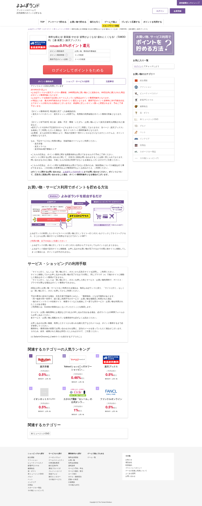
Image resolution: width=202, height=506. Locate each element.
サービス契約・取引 (75, 471)
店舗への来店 (73, 479)
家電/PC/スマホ (146, 99)
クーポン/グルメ (55, 457)
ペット (143, 132)
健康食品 (144, 106)
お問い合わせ (130, 476)
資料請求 (71, 466)
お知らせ (128, 460)
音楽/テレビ (53, 474)
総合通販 (144, 80)
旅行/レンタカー (55, 477)
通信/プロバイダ (55, 468)
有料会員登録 (73, 463)
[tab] (46, 81)
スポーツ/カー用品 (148, 151)
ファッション (145, 86)
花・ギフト (145, 112)
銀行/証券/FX (53, 466)
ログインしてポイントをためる (78, 69)
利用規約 (128, 465)
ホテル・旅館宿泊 (74, 477)
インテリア (145, 138)
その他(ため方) (73, 485)
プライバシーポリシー (133, 468)
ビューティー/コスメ (149, 93)
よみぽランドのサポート (73, 171)
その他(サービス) (55, 479)
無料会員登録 (73, 457)
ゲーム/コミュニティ (56, 460)
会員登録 (177, 11)
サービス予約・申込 (75, 468)
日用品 (143, 145)
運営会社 (128, 462)
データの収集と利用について (136, 471)
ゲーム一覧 (92, 457)
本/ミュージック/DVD (40, 433)
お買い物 (71, 460)
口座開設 (71, 482)
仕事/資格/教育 (54, 463)
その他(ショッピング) (149, 158)
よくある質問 (130, 473)
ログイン (160, 11)
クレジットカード (55, 471)
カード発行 (72, 474)
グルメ (143, 125)
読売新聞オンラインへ (188, 3)
